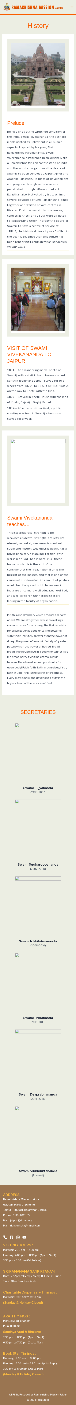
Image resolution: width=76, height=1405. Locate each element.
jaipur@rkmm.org (21, 1221)
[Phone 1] (5, 1237)
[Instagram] (18, 1237)
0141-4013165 (21, 1215)
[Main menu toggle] (72, 7)
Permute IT (43, 1400)
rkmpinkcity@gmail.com (25, 1226)
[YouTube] (24, 1237)
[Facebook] (12, 1237)
